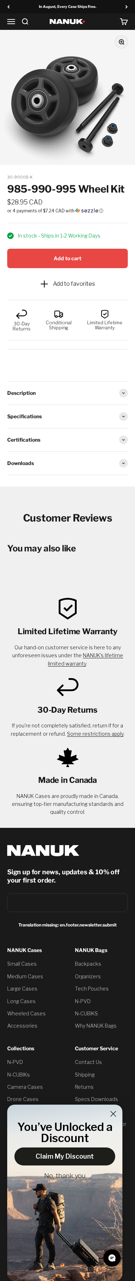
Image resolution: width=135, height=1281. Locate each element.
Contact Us (88, 1062)
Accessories (22, 1026)
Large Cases (22, 988)
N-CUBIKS (86, 1013)
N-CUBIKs (18, 1075)
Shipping (85, 1075)
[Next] (126, 7)
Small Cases (22, 964)
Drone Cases (23, 1099)
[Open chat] (112, 1258)
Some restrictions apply (95, 734)
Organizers (88, 976)
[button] (67, 211)
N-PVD (83, 1001)
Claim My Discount (65, 1156)
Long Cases (21, 1001)
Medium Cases (25, 976)
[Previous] (8, 7)
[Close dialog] (113, 1114)
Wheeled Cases (26, 1013)
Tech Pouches (92, 988)
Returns (84, 1087)
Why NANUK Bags (96, 1026)
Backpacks (88, 964)
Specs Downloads (96, 1099)
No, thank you (65, 1176)
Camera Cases (25, 1087)
